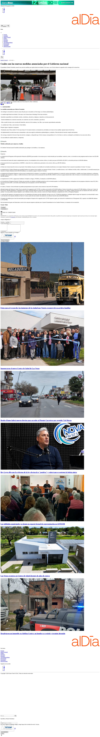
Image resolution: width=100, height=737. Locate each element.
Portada (5, 34)
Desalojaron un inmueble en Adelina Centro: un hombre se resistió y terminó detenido (33, 633)
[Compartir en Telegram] (8, 103)
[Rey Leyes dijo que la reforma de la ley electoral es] (42, 469)
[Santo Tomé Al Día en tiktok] (4, 12)
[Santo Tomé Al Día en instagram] (4, 11)
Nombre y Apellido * (6, 222)
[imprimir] (3, 104)
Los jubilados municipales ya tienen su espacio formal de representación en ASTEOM (33, 524)
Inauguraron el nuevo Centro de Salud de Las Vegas (20, 368)
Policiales (6, 40)
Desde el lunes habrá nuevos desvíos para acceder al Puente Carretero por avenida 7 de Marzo (36, 420)
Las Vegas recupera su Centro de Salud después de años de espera (25, 576)
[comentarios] (1, 104)
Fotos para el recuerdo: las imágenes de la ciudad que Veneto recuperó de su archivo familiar (36, 308)
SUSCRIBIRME (4, 732)
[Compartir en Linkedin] (10, 103)
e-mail (2, 723)
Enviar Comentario (5, 240)
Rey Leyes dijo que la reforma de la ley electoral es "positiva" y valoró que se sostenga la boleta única (39, 472)
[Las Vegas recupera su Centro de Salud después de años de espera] (42, 572)
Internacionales (7, 46)
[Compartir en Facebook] (3, 103)
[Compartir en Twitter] (4, 103)
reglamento (13, 217)
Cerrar (2, 733)
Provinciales (6, 43)
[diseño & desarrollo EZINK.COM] (50, 714)
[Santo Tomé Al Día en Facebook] (4, 9)
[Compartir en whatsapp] (6, 103)
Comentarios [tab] (4, 209)
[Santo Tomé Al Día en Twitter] (4, 8)
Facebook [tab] (3, 207)
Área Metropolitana (8, 42)
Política (5, 38)
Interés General (7, 37)
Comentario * (4, 231)
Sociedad (6, 36)
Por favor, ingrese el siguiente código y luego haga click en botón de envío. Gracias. (20, 724)
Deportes (6, 41)
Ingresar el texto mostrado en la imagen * (10, 232)
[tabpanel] (50, 210)
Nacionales (6, 45)
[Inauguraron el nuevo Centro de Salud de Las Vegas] (42, 365)
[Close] (1, 32)
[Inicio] (50, 24)
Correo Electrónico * (6, 223)
